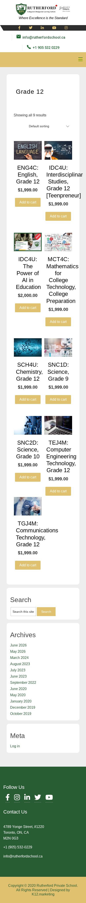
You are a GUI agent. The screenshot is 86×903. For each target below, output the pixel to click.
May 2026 (18, 651)
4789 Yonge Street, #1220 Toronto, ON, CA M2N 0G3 (23, 832)
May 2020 (18, 695)
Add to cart (27, 202)
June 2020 (18, 689)
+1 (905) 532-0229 (17, 847)
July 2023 (17, 670)
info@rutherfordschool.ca (43, 37)
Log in (15, 746)
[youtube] (54, 28)
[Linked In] (42, 28)
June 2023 (18, 676)
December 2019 (22, 707)
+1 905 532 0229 (46, 48)
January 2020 (21, 701)
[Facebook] (19, 28)
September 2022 (23, 682)
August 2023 (20, 664)
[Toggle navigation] (80, 60)
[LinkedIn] (27, 798)
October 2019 (20, 714)
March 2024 (19, 658)
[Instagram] (66, 28)
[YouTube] (49, 798)
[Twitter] (30, 28)
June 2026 (18, 645)
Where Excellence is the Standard (43, 18)
